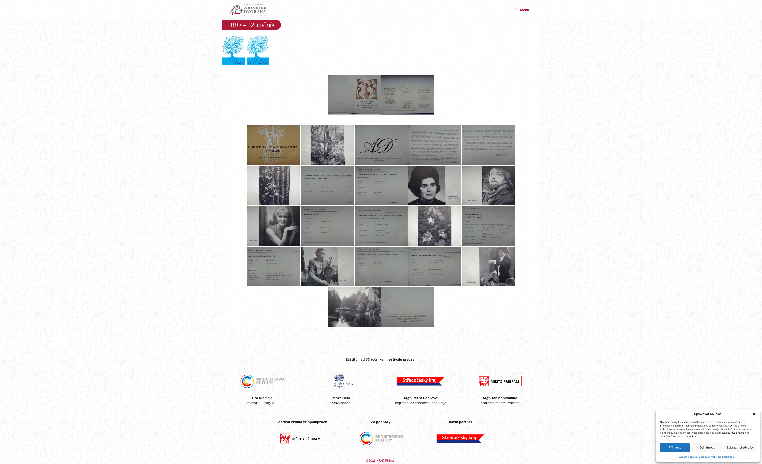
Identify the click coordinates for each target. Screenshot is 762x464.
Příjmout (675, 447)
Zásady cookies (688, 456)
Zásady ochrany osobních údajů (716, 456)
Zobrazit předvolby (740, 447)
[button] (754, 414)
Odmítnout (707, 447)
